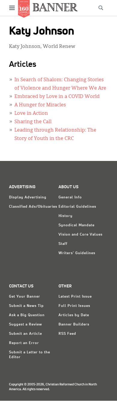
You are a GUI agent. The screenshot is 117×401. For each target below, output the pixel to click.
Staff (63, 244)
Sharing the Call (33, 122)
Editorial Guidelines (77, 207)
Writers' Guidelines (76, 253)
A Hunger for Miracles (40, 105)
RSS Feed (67, 334)
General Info (70, 197)
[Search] (100, 8)
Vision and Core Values (80, 234)
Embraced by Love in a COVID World (57, 96)
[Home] (55, 7)
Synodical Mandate (76, 225)
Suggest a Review (25, 324)
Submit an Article (25, 334)
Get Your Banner (24, 297)
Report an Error (24, 343)
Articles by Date (73, 315)
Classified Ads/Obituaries (33, 207)
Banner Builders (73, 324)
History (65, 216)
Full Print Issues (74, 306)
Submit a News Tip (26, 306)
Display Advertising (27, 197)
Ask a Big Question (27, 315)
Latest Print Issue (75, 297)
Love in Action (31, 113)
